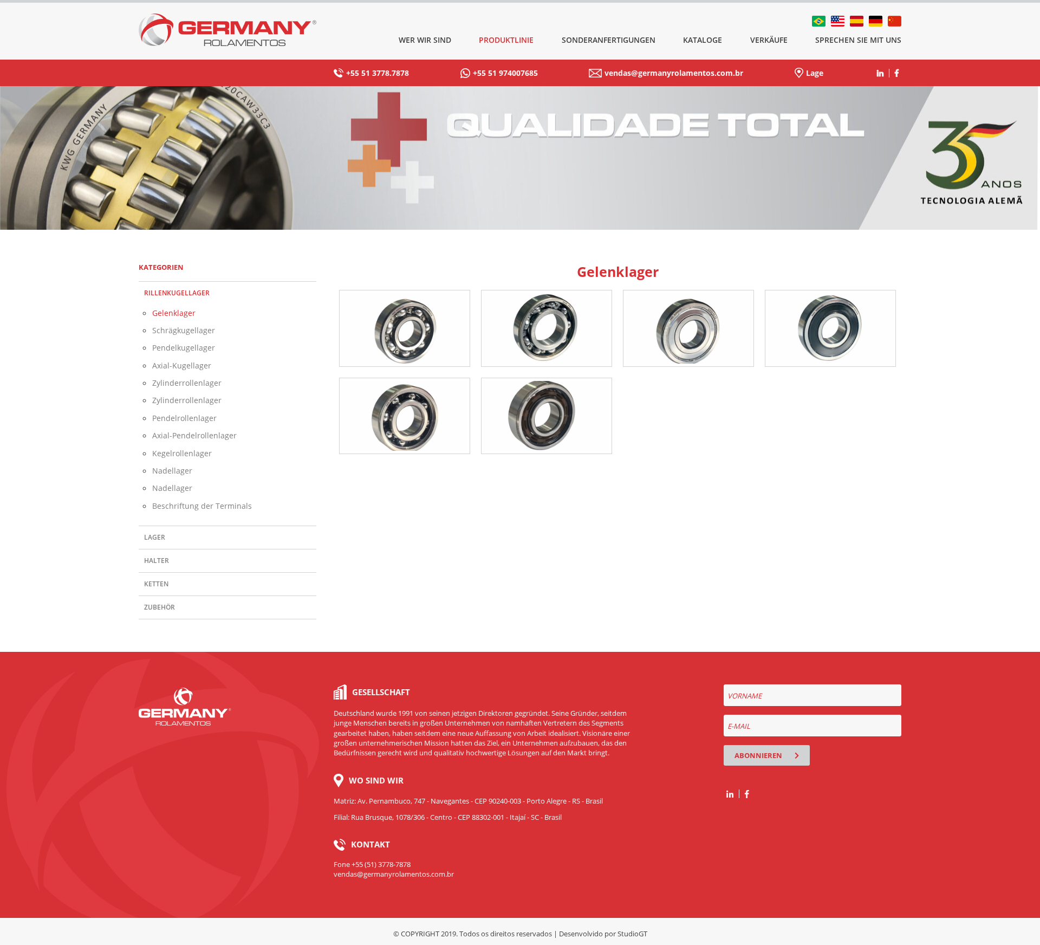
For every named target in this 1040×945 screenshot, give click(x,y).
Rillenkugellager (177, 292)
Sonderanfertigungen (608, 40)
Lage (814, 73)
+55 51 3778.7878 (377, 73)
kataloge (702, 40)
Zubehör (159, 607)
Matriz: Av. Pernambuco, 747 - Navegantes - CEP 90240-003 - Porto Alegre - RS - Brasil (468, 801)
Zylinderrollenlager (187, 383)
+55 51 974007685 (505, 73)
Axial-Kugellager (181, 365)
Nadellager (172, 470)
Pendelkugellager (183, 347)
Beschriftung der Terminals (202, 506)
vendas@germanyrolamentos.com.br (673, 73)
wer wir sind (425, 40)
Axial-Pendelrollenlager (194, 435)
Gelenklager (174, 313)
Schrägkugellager (183, 330)
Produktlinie (506, 40)
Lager (154, 537)
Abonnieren (759, 755)
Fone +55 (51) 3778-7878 (372, 864)
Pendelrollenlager (184, 418)
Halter (156, 560)
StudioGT (632, 933)
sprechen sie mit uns (858, 40)
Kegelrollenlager (182, 453)
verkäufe (769, 40)
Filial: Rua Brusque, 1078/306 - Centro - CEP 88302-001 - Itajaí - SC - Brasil (448, 817)
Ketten (156, 583)
